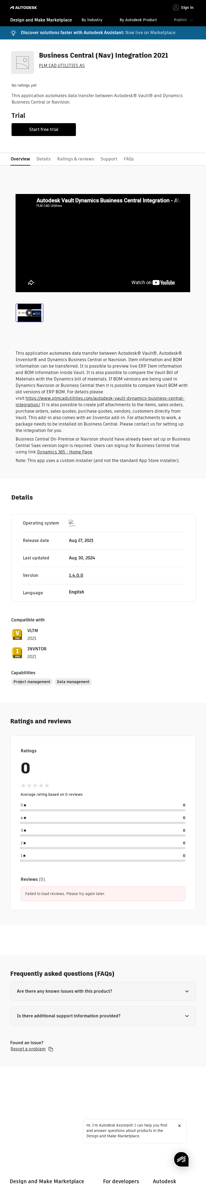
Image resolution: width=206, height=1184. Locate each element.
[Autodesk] (24, 7)
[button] (102, 991)
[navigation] (103, 20)
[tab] (29, 314)
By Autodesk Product (138, 20)
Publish (180, 20)
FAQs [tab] (129, 159)
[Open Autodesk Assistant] (181, 1159)
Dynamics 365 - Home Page (64, 452)
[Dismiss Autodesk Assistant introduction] (179, 1125)
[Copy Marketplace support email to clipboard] (50, 1049)
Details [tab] (43, 159)
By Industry (92, 20)
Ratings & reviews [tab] (75, 159)
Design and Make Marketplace (41, 20)
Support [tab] (109, 159)
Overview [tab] (20, 159)
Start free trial (43, 129)
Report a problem (28, 1049)
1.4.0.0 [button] (76, 575)
